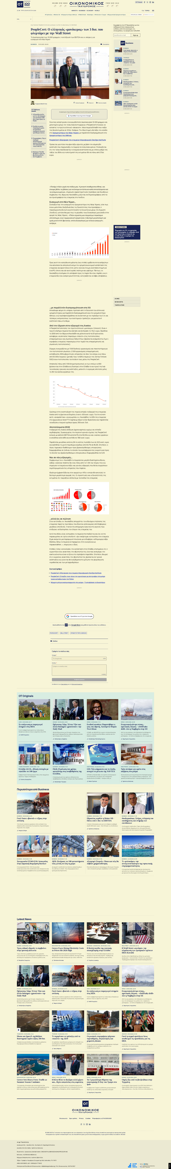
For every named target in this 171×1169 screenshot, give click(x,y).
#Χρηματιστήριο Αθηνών (69, 14)
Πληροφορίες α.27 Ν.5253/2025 (102, 1118)
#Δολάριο (90, 14)
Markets (74, 10)
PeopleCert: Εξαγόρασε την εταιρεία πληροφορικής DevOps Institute (76, 573)
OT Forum (139, 2)
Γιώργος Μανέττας (41, 104)
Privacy (81, 1118)
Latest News (24, 919)
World (97, 10)
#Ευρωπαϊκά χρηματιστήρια (116, 14)
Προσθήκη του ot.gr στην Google (80, 116)
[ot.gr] (86, 6)
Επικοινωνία (63, 1118)
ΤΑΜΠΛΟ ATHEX (119, 305)
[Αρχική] (23, 4)
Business (82, 10)
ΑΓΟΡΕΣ (117, 298)
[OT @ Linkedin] (153, 2)
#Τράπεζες (48, 14)
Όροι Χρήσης (64, 684)
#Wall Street (82, 14)
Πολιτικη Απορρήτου (77, 684)
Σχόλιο (54, 663)
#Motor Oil (56, 14)
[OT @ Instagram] (150, 2)
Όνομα (54, 655)
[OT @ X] (147, 2)
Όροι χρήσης (73, 1118)
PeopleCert (54, 633)
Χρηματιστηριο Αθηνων (78, 633)
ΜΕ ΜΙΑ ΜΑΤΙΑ (119, 302)
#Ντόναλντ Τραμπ (100, 14)
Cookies (87, 1118)
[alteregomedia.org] (132, 1167)
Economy (90, 10)
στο (74, 625)
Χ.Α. (18, 19)
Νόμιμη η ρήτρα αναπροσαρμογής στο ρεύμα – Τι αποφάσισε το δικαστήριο (78, 582)
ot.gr (32, 25)
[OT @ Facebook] (145, 2)
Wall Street (64, 633)
